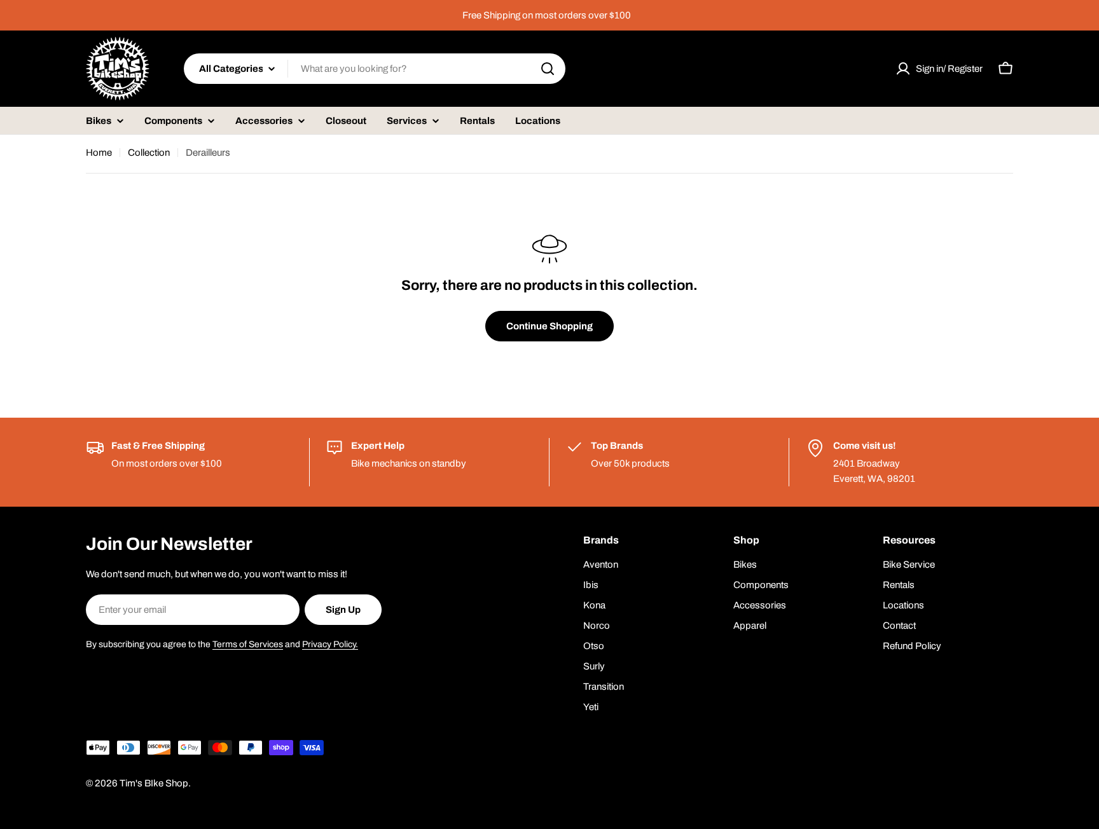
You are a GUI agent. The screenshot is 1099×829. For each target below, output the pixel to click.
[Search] (547, 68)
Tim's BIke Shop (154, 783)
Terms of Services (247, 644)
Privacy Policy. (330, 644)
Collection (149, 152)
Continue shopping (549, 326)
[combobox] (374, 68)
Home (99, 152)
